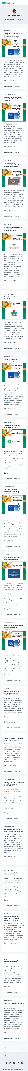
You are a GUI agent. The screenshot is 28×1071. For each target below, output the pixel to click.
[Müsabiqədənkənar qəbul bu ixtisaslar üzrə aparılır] (14, 571)
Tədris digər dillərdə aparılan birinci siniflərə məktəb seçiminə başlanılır (13, 228)
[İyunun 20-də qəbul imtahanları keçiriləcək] (14, 372)
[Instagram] (14, 1063)
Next (22, 1047)
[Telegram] (18, 1063)
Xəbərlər (20, 1055)
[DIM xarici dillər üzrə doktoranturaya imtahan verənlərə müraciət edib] (14, 504)
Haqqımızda (11, 1058)
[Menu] (25, 2)
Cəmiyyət (6, 94)
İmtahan (8, 30)
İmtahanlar (8, 1055)
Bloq (14, 1055)
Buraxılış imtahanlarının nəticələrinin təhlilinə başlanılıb (11, 693)
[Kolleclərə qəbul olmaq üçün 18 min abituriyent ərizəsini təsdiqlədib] (14, 112)
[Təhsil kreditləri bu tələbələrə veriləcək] (14, 310)
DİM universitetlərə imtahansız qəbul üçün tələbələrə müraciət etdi (14, 784)
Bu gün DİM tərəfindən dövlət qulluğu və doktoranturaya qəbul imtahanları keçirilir (13, 35)
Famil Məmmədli (8, 86)
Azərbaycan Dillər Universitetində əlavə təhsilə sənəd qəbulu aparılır (13, 164)
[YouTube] (22, 1063)
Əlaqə (17, 1058)
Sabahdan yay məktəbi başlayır (14, 1003)
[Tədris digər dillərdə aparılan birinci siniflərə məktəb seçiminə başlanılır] (14, 242)
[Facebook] (6, 1063)
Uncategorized (8, 913)
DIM (5, 30)
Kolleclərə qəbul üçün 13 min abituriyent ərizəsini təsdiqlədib (13, 627)
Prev (5, 1047)
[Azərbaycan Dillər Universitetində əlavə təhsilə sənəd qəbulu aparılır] (14, 178)
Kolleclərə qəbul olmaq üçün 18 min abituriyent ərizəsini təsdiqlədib (13, 98)
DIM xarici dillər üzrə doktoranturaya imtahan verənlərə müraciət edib (12, 491)
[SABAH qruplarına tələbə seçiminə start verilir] (14, 438)
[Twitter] (10, 1063)
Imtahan (8, 356)
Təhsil (13, 94)
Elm (10, 486)
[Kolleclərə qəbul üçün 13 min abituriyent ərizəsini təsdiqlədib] (14, 640)
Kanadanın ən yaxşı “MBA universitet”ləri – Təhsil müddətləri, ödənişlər (12, 918)
